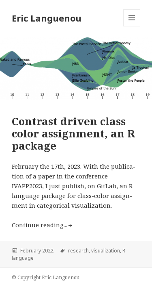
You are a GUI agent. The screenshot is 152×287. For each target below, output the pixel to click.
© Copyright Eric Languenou (45, 277)
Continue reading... (39, 225)
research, (79, 250)
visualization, (106, 250)
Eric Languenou (46, 18)
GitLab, (108, 186)
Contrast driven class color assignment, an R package (73, 133)
